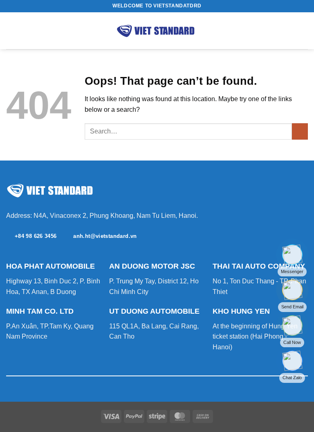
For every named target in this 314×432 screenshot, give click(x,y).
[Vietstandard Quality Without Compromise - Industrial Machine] (157, 30)
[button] (11, 30)
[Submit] (300, 131)
